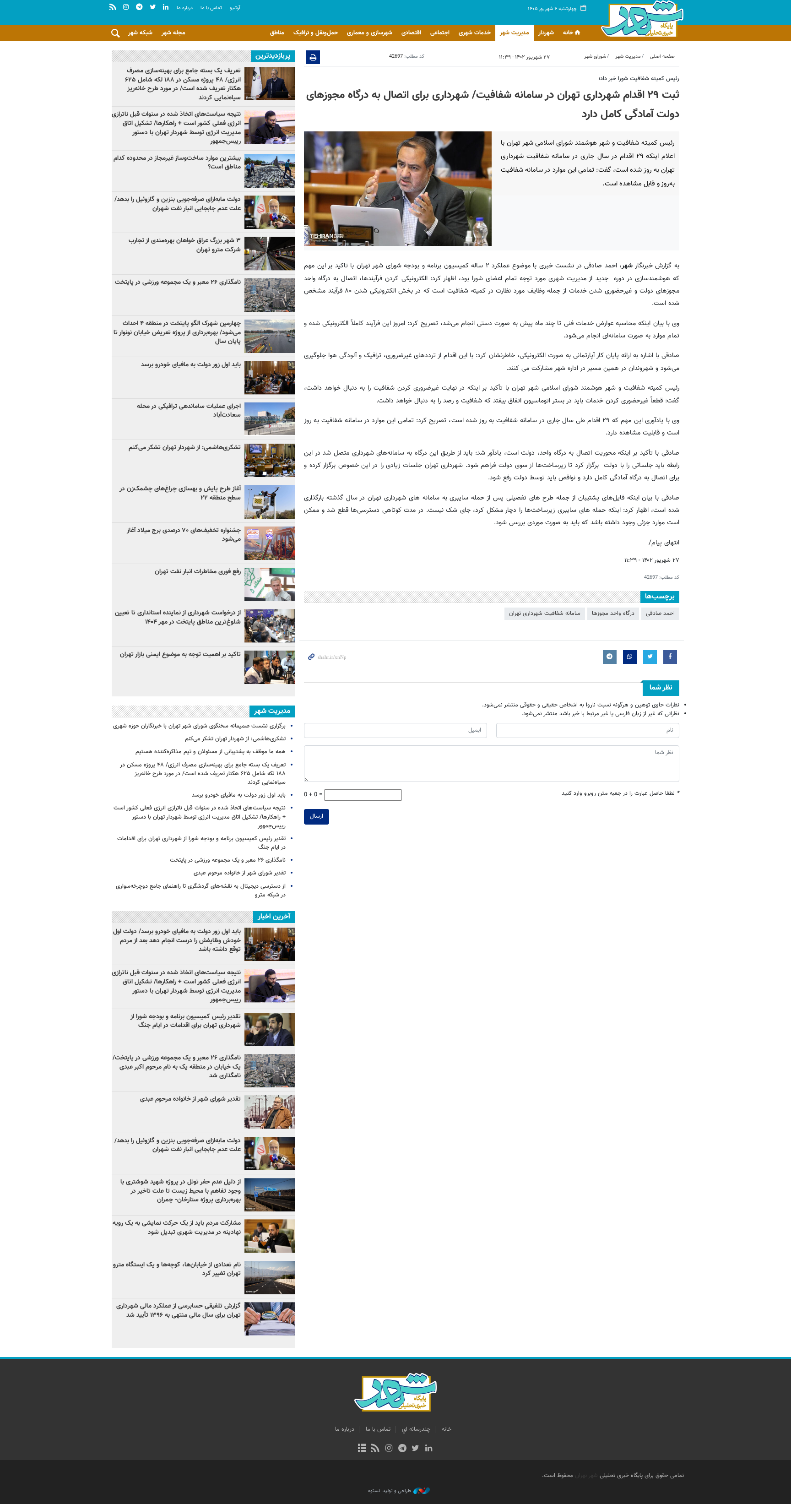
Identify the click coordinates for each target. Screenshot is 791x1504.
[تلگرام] (402, 1449)
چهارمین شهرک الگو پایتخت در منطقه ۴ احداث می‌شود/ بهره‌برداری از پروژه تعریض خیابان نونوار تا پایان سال (177, 333)
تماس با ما (211, 8)
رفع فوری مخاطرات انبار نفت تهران (198, 572)
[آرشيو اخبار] (362, 1449)
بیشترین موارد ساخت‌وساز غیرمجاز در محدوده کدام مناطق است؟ (177, 163)
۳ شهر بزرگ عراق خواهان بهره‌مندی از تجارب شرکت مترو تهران (185, 245)
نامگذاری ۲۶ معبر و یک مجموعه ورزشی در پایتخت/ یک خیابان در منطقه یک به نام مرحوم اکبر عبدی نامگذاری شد (177, 1067)
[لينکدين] (428, 1449)
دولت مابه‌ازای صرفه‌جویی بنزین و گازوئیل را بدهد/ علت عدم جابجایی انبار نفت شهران (177, 204)
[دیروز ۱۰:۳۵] (269, 667)
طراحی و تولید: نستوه (389, 1491)
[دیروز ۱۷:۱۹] (269, 336)
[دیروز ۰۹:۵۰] (269, 625)
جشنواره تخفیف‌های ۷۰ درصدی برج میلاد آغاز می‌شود (184, 535)
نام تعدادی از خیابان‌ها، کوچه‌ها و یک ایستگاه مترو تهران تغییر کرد (177, 1269)
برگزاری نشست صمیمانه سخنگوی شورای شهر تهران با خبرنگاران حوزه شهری (199, 726)
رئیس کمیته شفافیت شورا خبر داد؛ (638, 78)
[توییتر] (415, 1449)
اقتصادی (411, 33)
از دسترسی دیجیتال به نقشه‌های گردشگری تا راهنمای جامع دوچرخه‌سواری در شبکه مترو (201, 891)
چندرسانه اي (416, 1429)
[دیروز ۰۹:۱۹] (269, 212)
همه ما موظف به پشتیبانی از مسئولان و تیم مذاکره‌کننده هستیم (210, 751)
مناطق (277, 33)
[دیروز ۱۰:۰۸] (269, 295)
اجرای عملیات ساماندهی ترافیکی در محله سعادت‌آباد (189, 411)
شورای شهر (595, 56)
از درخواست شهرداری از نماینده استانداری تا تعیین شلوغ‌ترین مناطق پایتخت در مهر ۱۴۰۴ (178, 617)
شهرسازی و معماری (369, 33)
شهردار (546, 33)
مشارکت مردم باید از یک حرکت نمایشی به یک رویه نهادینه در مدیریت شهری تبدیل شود (177, 1228)
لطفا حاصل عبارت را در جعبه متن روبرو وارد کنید (620, 793)
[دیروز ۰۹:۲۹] (269, 253)
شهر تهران (586, 1475)
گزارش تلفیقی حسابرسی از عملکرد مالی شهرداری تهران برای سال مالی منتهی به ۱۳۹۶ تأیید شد (178, 1310)
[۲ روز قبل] (269, 171)
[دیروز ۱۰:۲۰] (269, 127)
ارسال (316, 816)
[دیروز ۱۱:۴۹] (269, 83)
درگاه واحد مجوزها (613, 613)
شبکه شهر (140, 33)
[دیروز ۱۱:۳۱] (269, 377)
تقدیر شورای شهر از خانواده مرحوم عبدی (240, 873)
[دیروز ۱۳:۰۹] (269, 419)
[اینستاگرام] (389, 1449)
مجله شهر (173, 33)
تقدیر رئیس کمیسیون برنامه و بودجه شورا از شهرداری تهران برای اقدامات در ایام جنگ (201, 843)
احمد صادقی (660, 613)
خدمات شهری (475, 33)
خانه (568, 33)
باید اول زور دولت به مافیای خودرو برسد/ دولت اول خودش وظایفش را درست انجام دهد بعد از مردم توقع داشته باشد (177, 941)
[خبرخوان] (375, 1449)
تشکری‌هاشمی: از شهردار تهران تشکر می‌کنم (185, 448)
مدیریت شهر (514, 33)
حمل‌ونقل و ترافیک (315, 33)
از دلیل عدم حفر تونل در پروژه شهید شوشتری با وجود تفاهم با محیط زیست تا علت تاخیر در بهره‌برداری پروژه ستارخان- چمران (180, 1191)
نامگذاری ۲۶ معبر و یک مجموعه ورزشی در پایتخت (178, 282)
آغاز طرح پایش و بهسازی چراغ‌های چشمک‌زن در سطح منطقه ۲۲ (180, 493)
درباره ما (185, 8)
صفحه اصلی (662, 56)
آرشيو (235, 8)
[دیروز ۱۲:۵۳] (269, 460)
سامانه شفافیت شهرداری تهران (544, 613)
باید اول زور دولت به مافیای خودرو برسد (191, 365)
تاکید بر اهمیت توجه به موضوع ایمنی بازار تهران (180, 655)
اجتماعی (440, 33)
